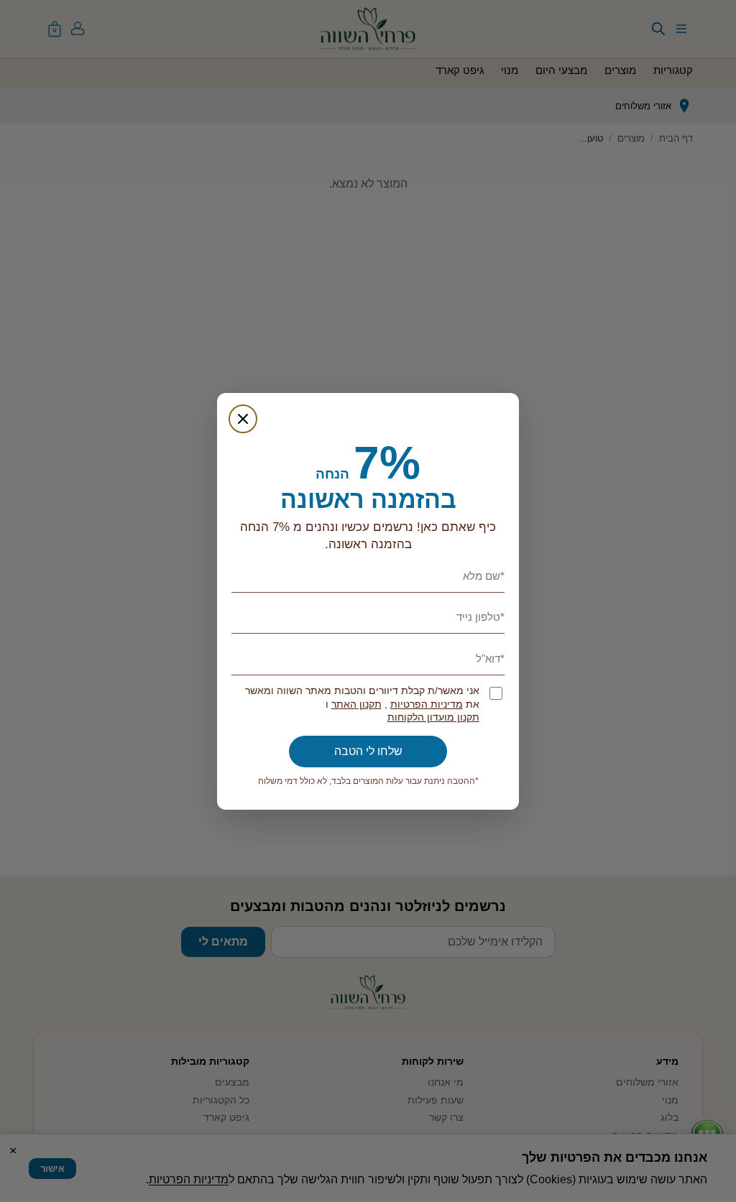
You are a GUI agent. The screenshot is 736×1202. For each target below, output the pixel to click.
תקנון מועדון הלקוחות (433, 717)
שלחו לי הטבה (368, 751)
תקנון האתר (356, 704)
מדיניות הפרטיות (426, 704)
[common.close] (242, 418)
